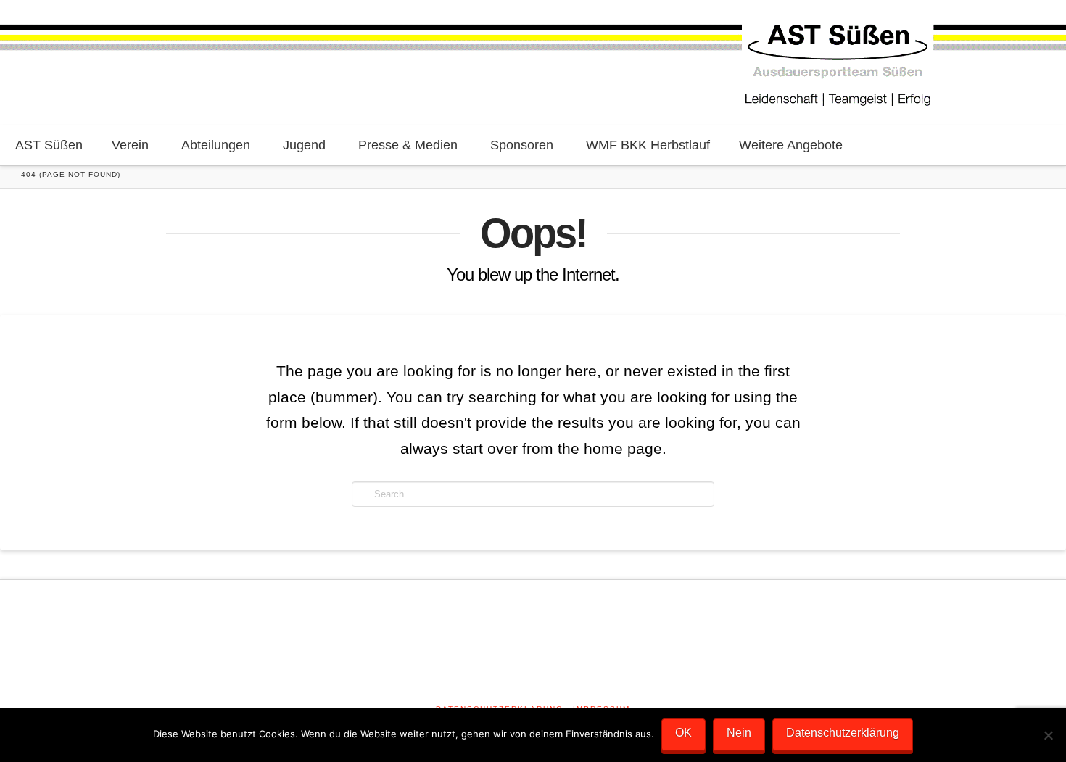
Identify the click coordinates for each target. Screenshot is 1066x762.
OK (683, 732)
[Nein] (1048, 735)
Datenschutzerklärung (842, 732)
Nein (739, 732)
